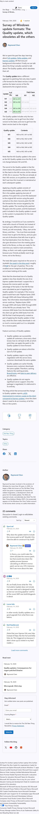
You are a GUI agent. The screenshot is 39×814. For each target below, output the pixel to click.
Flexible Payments (15, 775)
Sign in (34, 7)
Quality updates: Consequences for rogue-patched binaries (18, 669)
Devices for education (7, 777)
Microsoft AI (4, 787)
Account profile (5, 770)
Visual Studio (11, 798)
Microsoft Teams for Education (25, 777)
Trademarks (28, 810)
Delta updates (22, 58)
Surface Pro (3, 763)
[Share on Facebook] (4, 454)
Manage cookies (10, 810)
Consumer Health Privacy (8, 808)
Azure (20, 791)
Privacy (2, 810)
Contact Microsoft (29, 808)
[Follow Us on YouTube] (11, 748)
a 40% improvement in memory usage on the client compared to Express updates (19, 396)
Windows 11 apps (33, 767)
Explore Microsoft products (18, 767)
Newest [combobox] (27, 520)
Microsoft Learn (5, 794)
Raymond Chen (14, 45)
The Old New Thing (18, 10)
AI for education (10, 784)
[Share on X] (9, 454)
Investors (27, 801)
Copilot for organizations (21, 765)
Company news (5, 801)
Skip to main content (7, 1)
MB (7, 266)
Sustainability (21, 803)
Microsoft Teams (25, 789)
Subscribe (9, 732)
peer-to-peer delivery (28, 373)
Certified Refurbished (22, 772)
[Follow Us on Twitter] (5, 748)
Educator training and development (11, 782)
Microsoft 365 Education (8, 779)
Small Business (13, 791)
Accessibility (13, 803)
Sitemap (19, 808)
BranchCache (12, 373)
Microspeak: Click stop (13, 686)
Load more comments (19, 650)
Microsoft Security (14, 787)
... (14, 12)
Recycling (6, 813)
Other (5, 444)
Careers (18, 798)
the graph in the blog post (19, 263)
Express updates (9, 60)
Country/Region (10, 714)
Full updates (11, 58)
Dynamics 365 (25, 787)
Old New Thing (8, 434)
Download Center (16, 770)
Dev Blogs (6, 10)
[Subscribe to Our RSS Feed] (21, 748)
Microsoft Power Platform (11, 789)
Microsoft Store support (30, 770)
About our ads (14, 813)
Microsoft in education (29, 775)
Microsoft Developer (29, 791)
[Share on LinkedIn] (15, 454)
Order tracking (10, 772)
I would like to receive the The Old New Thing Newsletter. (19, 724)
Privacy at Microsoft (17, 801)
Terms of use (20, 810)
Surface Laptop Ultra (25, 763)
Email (6, 705)
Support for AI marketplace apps (21, 794)
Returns (2, 772)
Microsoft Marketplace (18, 796)
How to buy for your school (26, 779)
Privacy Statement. (18, 726)
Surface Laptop (13, 763)
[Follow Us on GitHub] (16, 748)
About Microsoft (27, 798)
